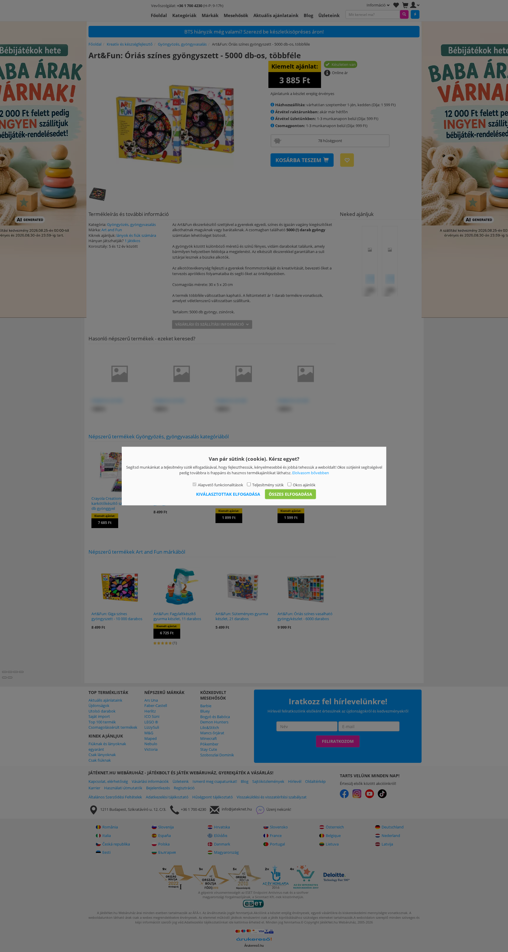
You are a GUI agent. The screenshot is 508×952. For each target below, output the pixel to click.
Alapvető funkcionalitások (220, 484)
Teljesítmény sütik (268, 484)
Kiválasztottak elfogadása (228, 494)
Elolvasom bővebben (310, 472)
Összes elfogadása (290, 494)
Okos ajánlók (304, 484)
